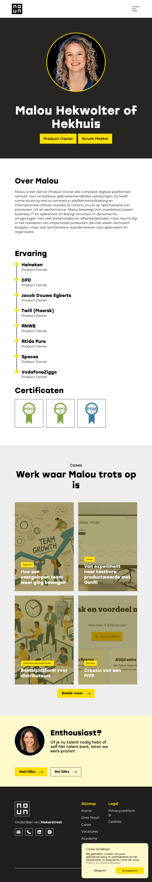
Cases (86, 825)
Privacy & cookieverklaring (102, 863)
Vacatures (89, 831)
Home (86, 811)
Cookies (115, 822)
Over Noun (90, 818)
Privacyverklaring (121, 813)
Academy (89, 838)
